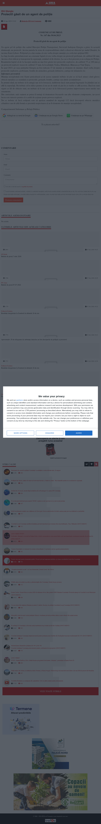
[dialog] (50, 412)
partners (19, 400)
